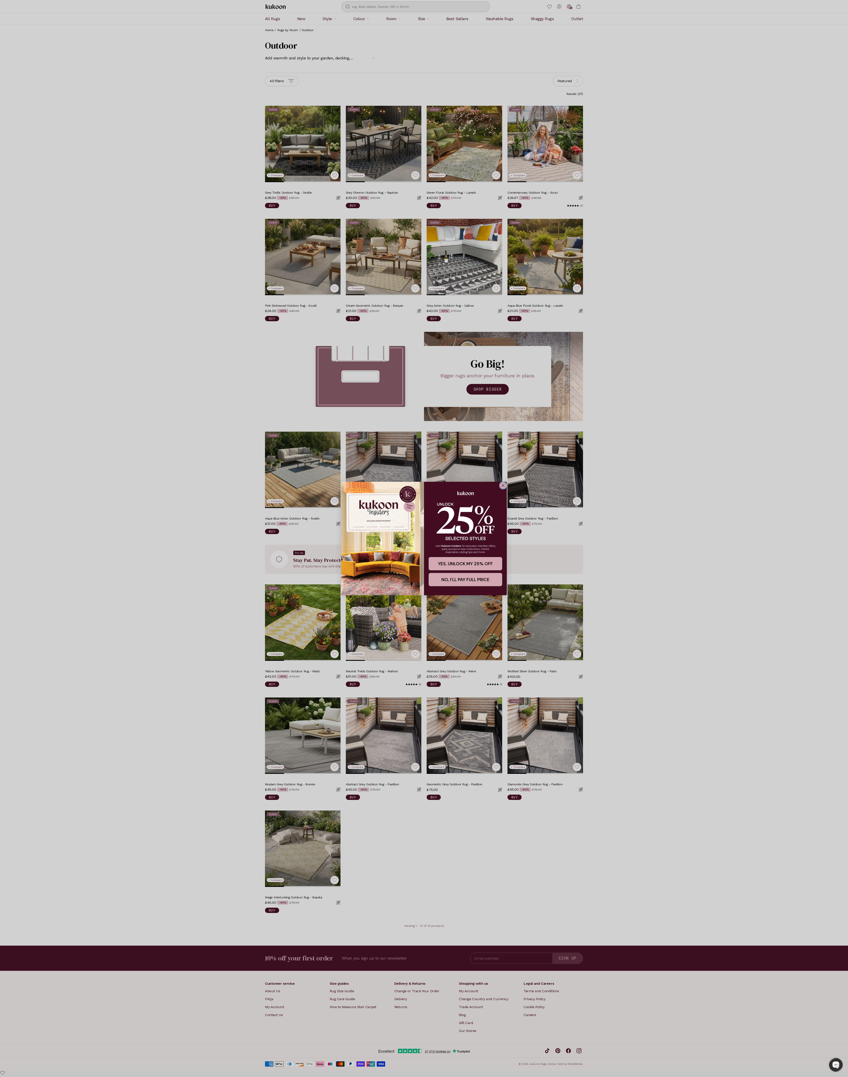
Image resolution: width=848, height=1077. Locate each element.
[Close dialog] (503, 485)
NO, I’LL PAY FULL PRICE (465, 579)
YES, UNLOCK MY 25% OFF (465, 564)
